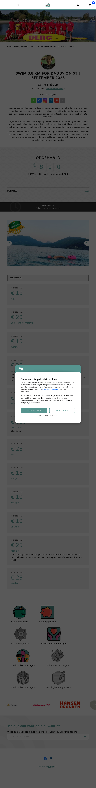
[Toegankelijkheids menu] (93, 2)
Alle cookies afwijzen (48, 416)
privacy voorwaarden (50, 389)
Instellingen (62, 410)
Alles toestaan (34, 410)
